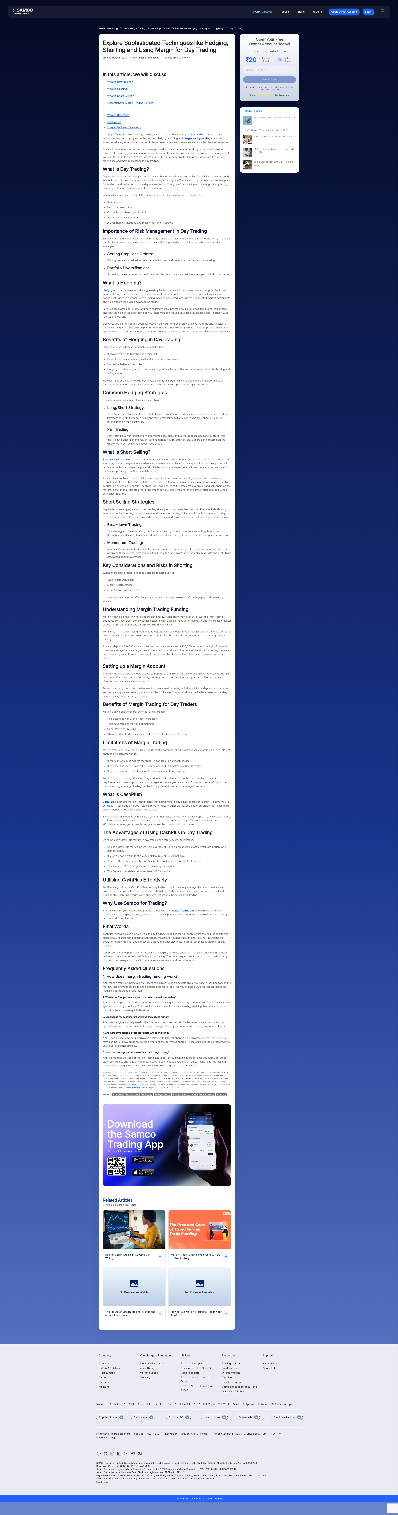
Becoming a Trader (117, 28)
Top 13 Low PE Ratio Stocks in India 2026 (275, 117)
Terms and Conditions (269, 89)
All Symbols (248, 1404)
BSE (157, 1433)
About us (104, 1363)
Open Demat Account (344, 11)
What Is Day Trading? (120, 81)
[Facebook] (99, 1455)
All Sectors (263, 1404)
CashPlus (119, 1094)
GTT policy (202, 1433)
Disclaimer (101, 1433)
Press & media (107, 1372)
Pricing (300, 11)
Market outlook (149, 1372)
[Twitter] (106, 1455)
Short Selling (208, 1094)
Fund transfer (230, 1368)
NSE (149, 1433)
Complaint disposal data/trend (239, 1386)
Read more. (102, 1482)
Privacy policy (170, 1433)
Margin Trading (137, 28)
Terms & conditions (120, 1433)
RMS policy (187, 1433)
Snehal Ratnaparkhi (149, 57)
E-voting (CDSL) (104, 1437)
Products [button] (284, 11)
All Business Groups (282, 1404)
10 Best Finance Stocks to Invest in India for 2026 (274, 151)
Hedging (148, 1094)
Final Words (114, 122)
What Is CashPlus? (118, 115)
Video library (147, 1368)
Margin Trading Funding (186, 1094)
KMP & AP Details (109, 1368)
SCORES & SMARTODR (255, 1433)
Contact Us (269, 1368)
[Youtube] (126, 1455)
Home (102, 28)
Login (368, 11)
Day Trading (134, 1094)
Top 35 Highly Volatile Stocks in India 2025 (266, 130)
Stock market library (152, 1363)
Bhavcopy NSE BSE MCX (196, 1368)
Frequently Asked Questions (124, 127)
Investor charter (231, 1382)
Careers (103, 1377)
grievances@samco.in (131, 1088)
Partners (317, 11)
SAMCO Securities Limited (109, 1463)
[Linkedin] (119, 1455)
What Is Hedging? (117, 88)
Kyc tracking (270, 1363)
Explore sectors (190, 1372)
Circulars (227, 1377)
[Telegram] (133, 1455)
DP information (231, 1372)
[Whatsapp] (140, 1455)
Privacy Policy (282, 87)
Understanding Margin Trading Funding (130, 102)
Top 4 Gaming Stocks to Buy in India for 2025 (274, 163)
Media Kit (104, 1386)
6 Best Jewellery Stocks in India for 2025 (275, 136)
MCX (237, 1433)
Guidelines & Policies (234, 1391)
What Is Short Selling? (120, 95)
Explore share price (192, 1363)
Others (236, 1404)
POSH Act (276, 1433)
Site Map (138, 1433)
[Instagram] (112, 1455)
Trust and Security (221, 1433)
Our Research (263, 12)
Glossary (145, 1377)
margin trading (163, 1094)
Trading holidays (231, 1363)
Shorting (222, 1094)
